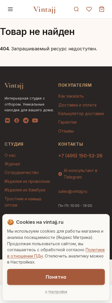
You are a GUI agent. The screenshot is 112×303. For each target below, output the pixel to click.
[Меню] (10, 9)
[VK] (7, 122)
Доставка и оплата (77, 104)
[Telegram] (26, 122)
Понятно (56, 277)
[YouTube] (35, 122)
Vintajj (44, 9)
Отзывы (66, 130)
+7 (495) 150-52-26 (80, 156)
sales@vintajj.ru (72, 191)
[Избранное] (89, 9)
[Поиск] (76, 9)
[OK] (17, 122)
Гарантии (67, 122)
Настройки (58, 292)
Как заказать (71, 96)
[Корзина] (101, 9)
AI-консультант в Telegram (80, 173)
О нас (10, 155)
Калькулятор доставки (81, 113)
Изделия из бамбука (25, 189)
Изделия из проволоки (27, 181)
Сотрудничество (22, 172)
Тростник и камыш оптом (23, 201)
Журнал (12, 163)
